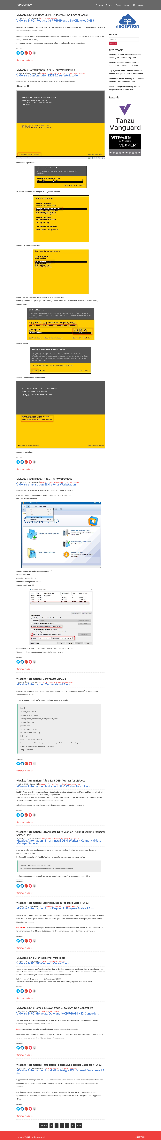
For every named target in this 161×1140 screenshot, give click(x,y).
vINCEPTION (25, 5)
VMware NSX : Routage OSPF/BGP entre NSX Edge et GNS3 (52, 15)
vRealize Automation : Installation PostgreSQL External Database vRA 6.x (59, 1065)
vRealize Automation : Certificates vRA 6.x (41, 679)
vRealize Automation (65, 682)
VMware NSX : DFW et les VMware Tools (40, 958)
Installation (44, 73)
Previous (44, 1126)
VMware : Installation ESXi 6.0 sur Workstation (44, 479)
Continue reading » (24, 60)
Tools (50, 73)
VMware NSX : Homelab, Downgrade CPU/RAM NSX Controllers (54, 1008)
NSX (41, 18)
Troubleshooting (59, 73)
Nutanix (109, 5)
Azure (126, 5)
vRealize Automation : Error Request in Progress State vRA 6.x (52, 903)
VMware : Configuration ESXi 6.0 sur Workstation (45, 70)
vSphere (82, 73)
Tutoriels (47, 18)
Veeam (118, 5)
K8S (133, 5)
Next (79, 1126)
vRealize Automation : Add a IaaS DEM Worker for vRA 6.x (50, 780)
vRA (55, 682)
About (140, 5)
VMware (99, 5)
